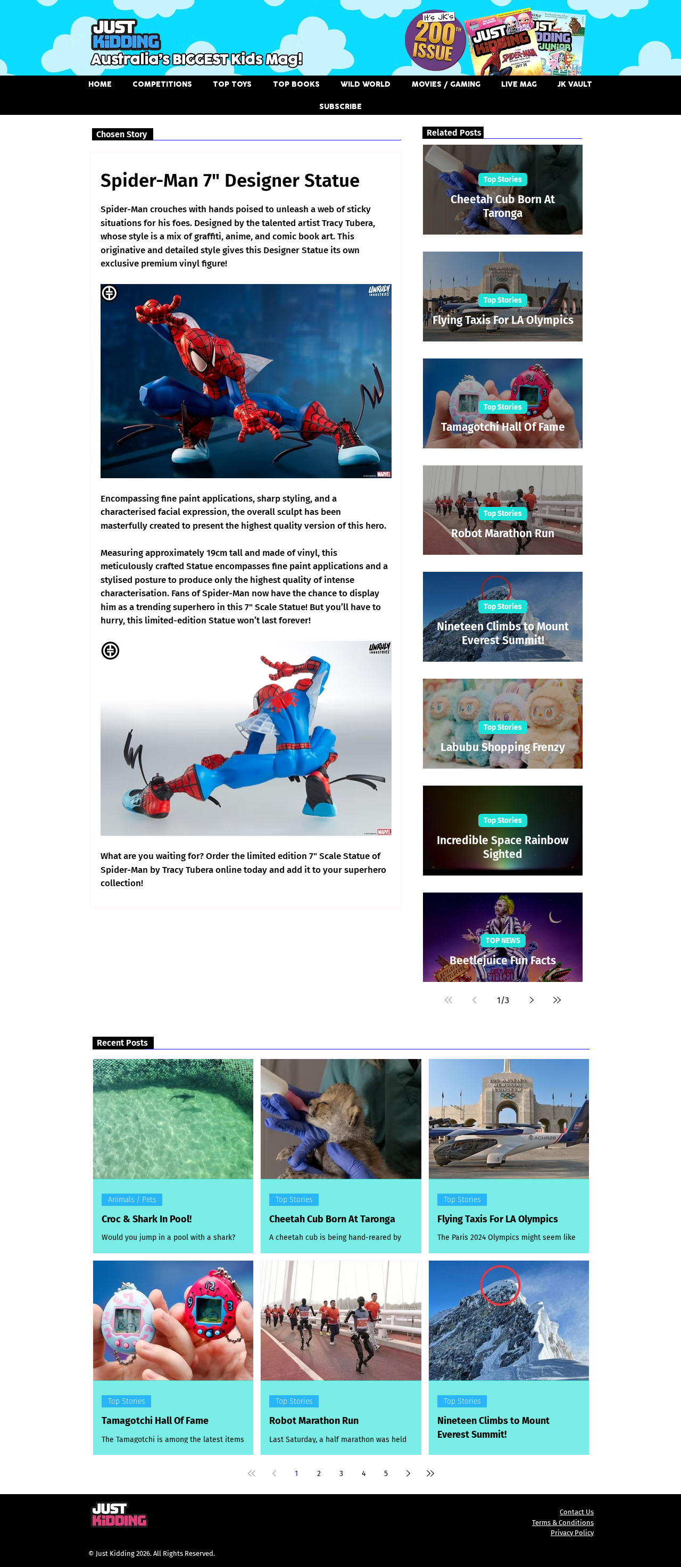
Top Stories (503, 179)
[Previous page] (474, 1000)
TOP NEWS (503, 940)
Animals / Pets (132, 1199)
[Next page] (531, 1000)
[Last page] (557, 1000)
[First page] (448, 1000)
